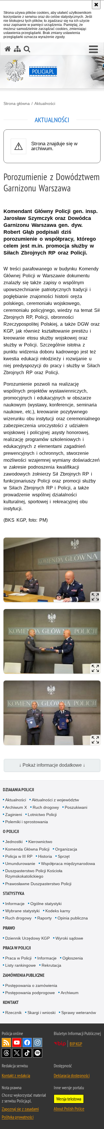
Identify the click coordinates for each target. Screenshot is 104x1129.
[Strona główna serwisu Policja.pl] (8, 48)
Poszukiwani (76, 807)
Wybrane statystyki (22, 911)
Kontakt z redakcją (16, 1075)
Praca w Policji (17, 948)
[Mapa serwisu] (17, 48)
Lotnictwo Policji (42, 814)
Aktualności (44, 103)
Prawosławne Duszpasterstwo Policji (38, 883)
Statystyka (13, 893)
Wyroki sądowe (69, 938)
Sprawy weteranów (78, 1012)
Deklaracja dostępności (72, 1075)
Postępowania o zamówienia (31, 985)
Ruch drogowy (46, 807)
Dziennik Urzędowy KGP (27, 938)
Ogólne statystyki (46, 903)
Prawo (9, 928)
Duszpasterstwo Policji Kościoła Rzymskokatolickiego (33, 873)
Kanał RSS (6, 1042)
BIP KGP (76, 1044)
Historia (45, 856)
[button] (93, 50)
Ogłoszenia (72, 958)
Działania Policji (18, 790)
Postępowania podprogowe (30, 992)
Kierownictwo (40, 841)
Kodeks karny (57, 911)
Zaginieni (13, 814)
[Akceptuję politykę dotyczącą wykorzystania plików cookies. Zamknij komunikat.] (96, 4)
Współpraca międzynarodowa (68, 863)
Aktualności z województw (55, 800)
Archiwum (70, 992)
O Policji (11, 831)
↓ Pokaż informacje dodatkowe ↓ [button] (52, 765)
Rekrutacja (51, 965)
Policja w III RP (18, 856)
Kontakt (11, 1002)
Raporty (44, 918)
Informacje (15, 903)
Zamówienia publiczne (23, 975)
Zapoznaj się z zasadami (20, 1109)
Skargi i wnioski (41, 1012)
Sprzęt (64, 856)
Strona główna (16, 103)
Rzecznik (13, 1012)
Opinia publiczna (72, 918)
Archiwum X (16, 807)
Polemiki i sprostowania (26, 821)
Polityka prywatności (18, 1117)
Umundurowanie (20, 863)
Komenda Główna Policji (27, 849)
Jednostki (14, 841)
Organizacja (66, 849)
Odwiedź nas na (16, 1042)
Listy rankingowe (20, 965)
